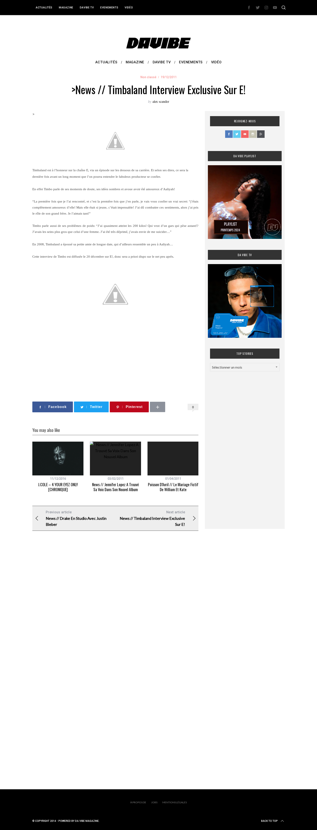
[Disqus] (115, 603)
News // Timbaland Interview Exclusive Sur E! (152, 518)
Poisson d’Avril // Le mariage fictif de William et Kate (173, 487)
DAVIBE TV (87, 7)
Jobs (154, 802)
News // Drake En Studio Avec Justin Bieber (76, 518)
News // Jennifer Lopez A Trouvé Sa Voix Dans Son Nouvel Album (115, 487)
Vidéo (129, 7)
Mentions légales (174, 802)
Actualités (44, 7)
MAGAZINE (66, 7)
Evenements (109, 7)
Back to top (269, 820)
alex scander (160, 101)
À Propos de (138, 802)
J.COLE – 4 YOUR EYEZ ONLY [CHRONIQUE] (58, 487)
